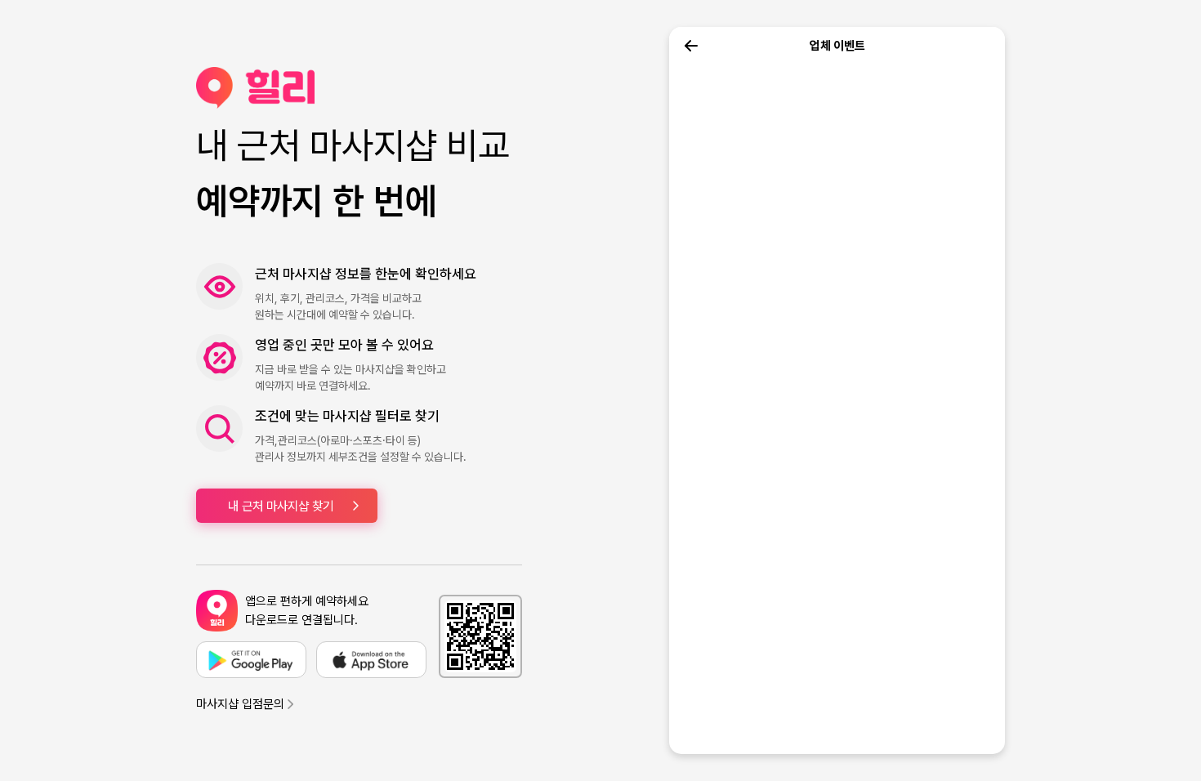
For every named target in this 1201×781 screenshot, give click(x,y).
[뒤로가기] (691, 46)
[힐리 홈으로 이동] (359, 88)
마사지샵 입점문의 (240, 704)
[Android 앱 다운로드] (251, 659)
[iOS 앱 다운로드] (371, 659)
